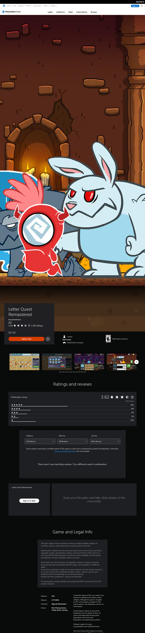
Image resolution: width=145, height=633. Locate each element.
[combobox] (40, 441)
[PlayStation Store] (12, 11)
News (46, 6)
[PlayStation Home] (4, 6)
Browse (94, 12)
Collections (60, 12)
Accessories (37, 6)
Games (21, 6)
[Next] (136, 362)
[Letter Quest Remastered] (24, 362)
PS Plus (28, 6)
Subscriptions (81, 12)
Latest (50, 12)
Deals (70, 12)
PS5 (14, 6)
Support (53, 6)
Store (9, 6)
